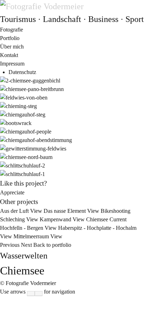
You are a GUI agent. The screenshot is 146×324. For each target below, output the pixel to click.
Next (26, 245)
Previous (10, 245)
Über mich (12, 47)
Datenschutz (22, 72)
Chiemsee (106, 219)
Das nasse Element (72, 211)
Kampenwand (63, 219)
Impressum (12, 64)
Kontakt (9, 55)
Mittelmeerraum (37, 236)
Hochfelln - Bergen (29, 228)
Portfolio (9, 38)
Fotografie (11, 30)
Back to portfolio (52, 245)
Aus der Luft (22, 211)
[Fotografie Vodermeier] (42, 6)
